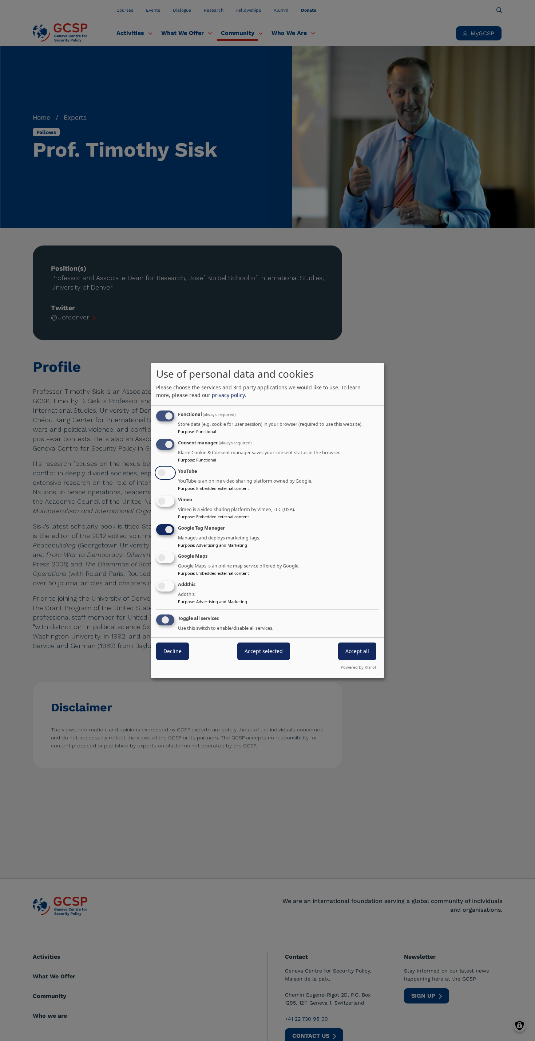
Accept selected (264, 651)
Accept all (357, 651)
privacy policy (228, 395)
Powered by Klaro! (358, 667)
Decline (172, 651)
